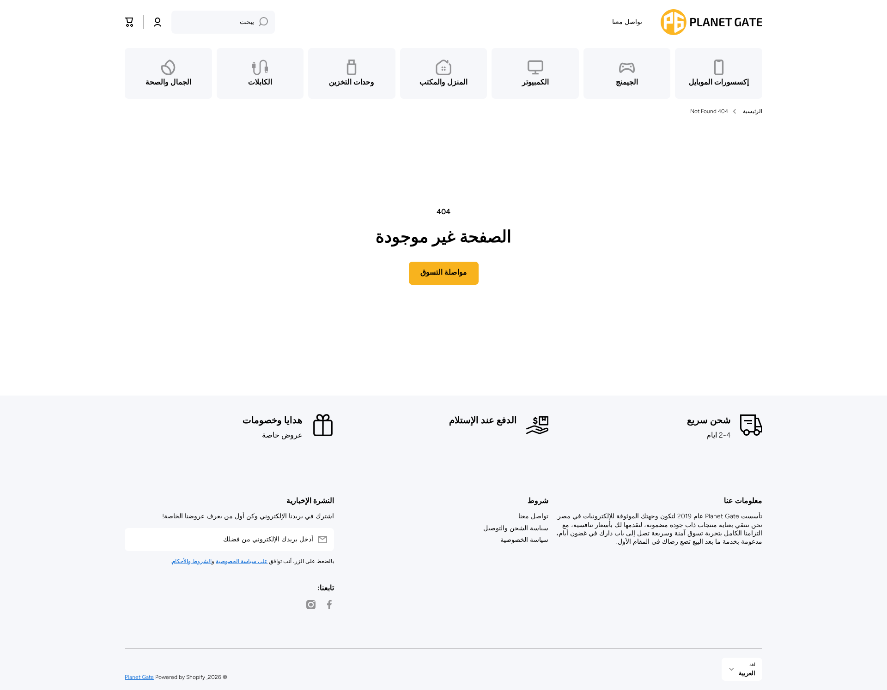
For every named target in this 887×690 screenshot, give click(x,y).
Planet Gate (139, 677)
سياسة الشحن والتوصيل (515, 528)
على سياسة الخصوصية (241, 561)
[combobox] (223, 22)
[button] (129, 22)
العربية (747, 673)
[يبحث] (263, 22)
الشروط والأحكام (192, 561)
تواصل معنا (533, 516)
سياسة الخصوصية (524, 540)
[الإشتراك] (136, 539)
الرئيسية (752, 111)
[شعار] (711, 22)
